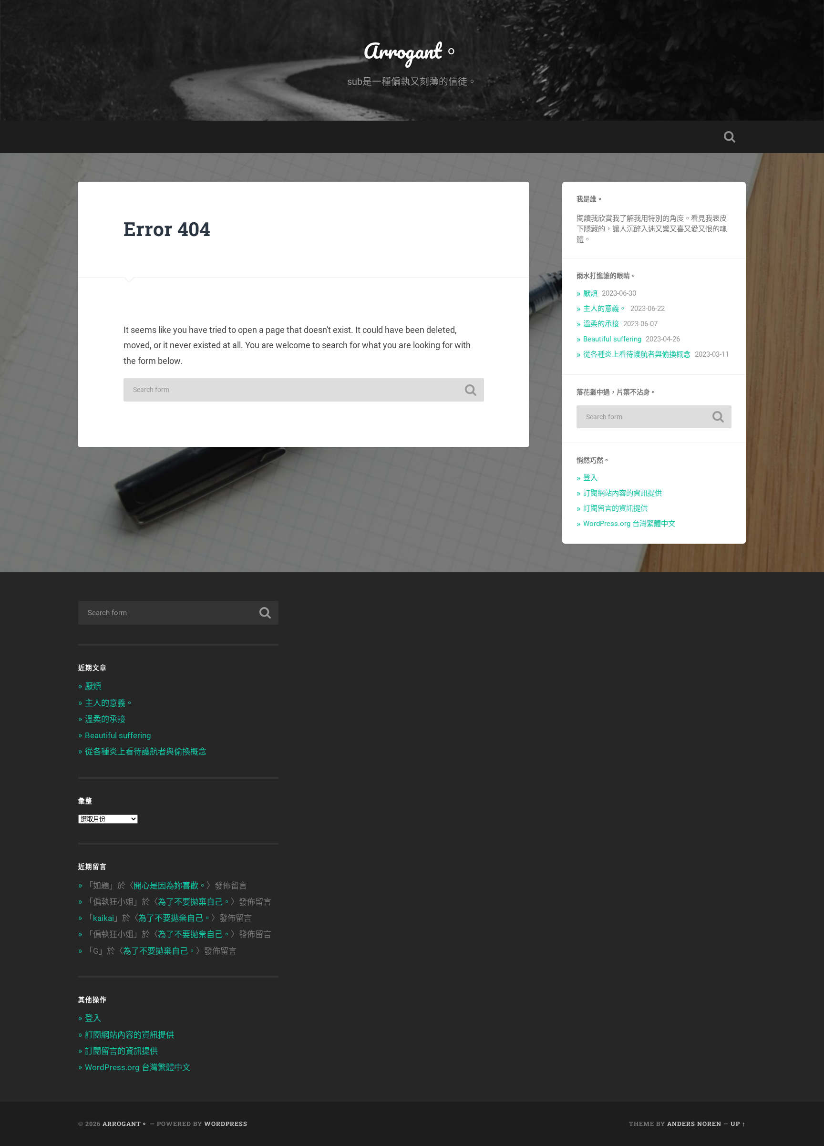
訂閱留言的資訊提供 (615, 508)
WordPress (225, 1123)
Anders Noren (694, 1123)
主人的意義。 (604, 308)
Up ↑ (738, 1123)
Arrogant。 (412, 50)
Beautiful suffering (612, 339)
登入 (590, 478)
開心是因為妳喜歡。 (170, 885)
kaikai (103, 918)
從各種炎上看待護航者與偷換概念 (636, 354)
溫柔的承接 (601, 324)
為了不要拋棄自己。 (194, 902)
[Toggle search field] (729, 137)
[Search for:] (304, 390)
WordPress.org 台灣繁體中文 (629, 523)
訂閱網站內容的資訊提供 (622, 493)
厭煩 (590, 293)
